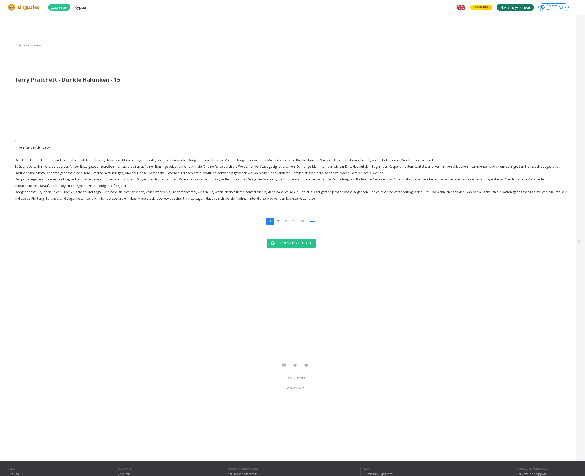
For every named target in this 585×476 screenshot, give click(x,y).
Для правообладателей (243, 474)
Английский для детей (379, 474)
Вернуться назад (30, 45)
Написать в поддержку (531, 474)
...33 (301, 221)
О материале (295, 387)
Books (301, 378)
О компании (15, 474)
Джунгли (124, 474)
